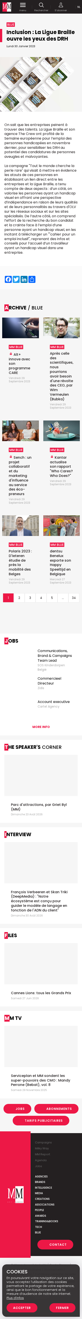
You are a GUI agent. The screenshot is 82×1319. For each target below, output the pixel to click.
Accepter (22, 1308)
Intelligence (43, 1188)
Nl (78, 7)
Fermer (62, 1308)
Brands (40, 1182)
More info (41, 727)
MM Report (42, 1154)
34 (74, 598)
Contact (58, 1244)
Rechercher (41, 10)
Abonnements (59, 1109)
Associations (44, 1204)
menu (22, 10)
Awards (40, 1216)
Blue (38, 1232)
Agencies (41, 1176)
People (39, 1210)
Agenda (41, 1160)
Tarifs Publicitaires (44, 1120)
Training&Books (46, 1221)
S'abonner (61, 10)
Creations (42, 1199)
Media (39, 1193)
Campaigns (43, 1142)
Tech (38, 1227)
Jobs (20, 1109)
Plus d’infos (15, 1298)
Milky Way (42, 1148)
